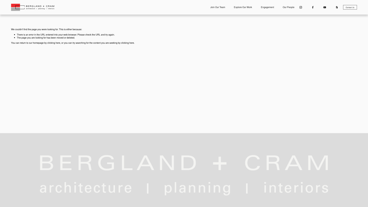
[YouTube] (324, 7)
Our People (288, 7)
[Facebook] (312, 7)
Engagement (267, 7)
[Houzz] (336, 7)
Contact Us (350, 7)
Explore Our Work (243, 7)
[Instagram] (300, 7)
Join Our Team (217, 7)
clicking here (53, 42)
